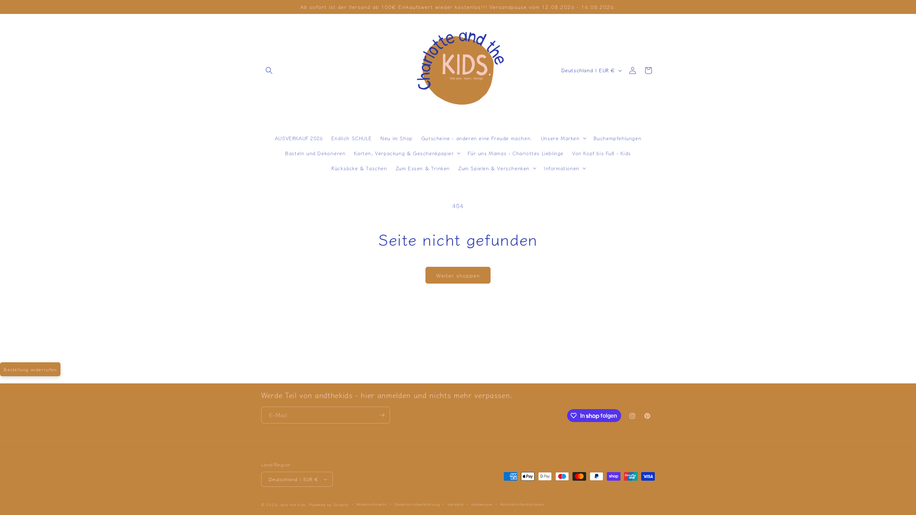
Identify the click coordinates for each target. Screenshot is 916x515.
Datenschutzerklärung (417, 504)
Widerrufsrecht (371, 504)
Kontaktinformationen (522, 504)
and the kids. (295, 504)
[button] (269, 70)
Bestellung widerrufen (30, 369)
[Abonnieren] (382, 415)
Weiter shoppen (458, 275)
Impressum (482, 504)
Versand (455, 504)
